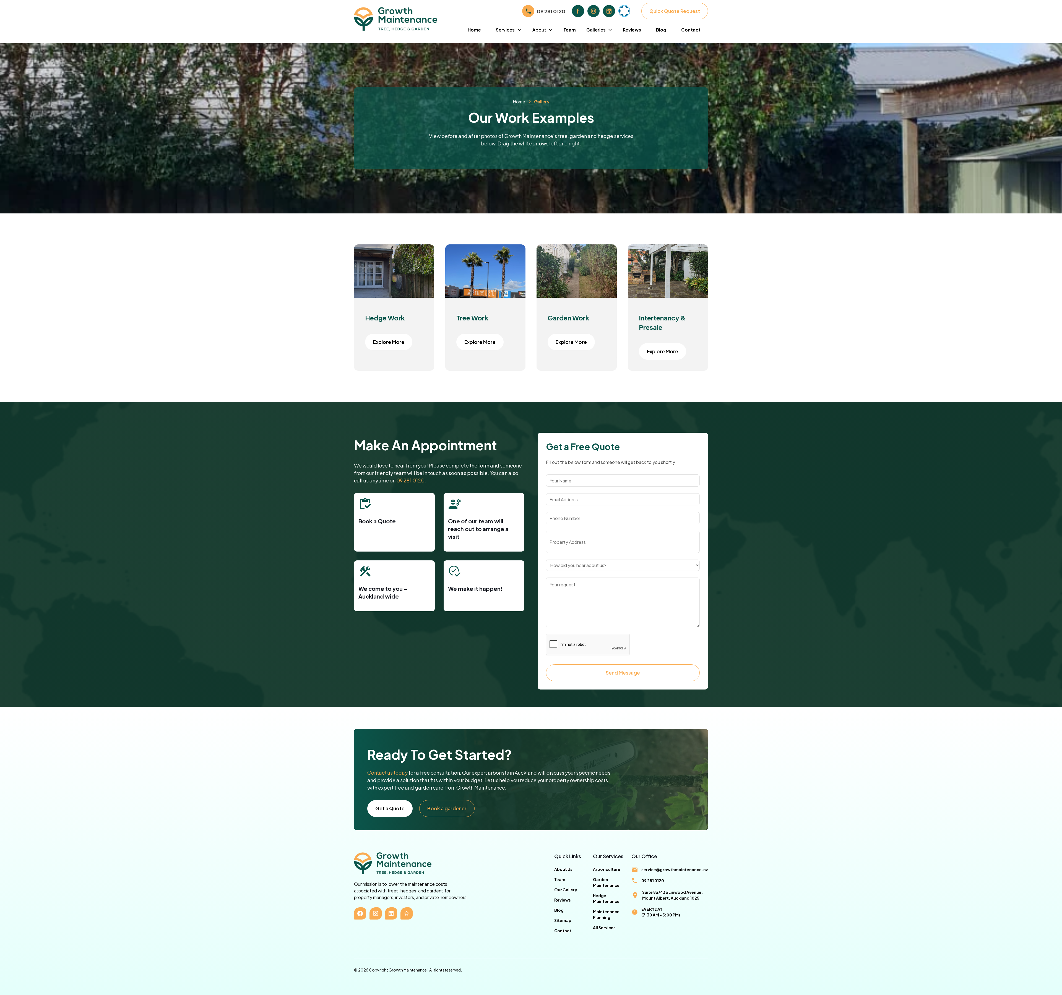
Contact (691, 30)
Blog (661, 30)
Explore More (388, 342)
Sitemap (562, 920)
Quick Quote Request (674, 11)
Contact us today (387, 772)
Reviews (632, 30)
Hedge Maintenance (606, 898)
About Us (563, 869)
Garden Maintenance (606, 882)
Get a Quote (390, 808)
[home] (407, 19)
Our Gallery (565, 889)
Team (569, 30)
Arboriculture (606, 869)
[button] (508, 30)
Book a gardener (447, 808)
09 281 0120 (410, 480)
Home (474, 30)
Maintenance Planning (606, 914)
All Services (604, 927)
